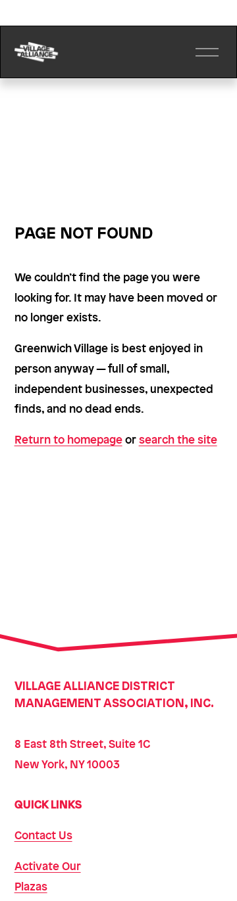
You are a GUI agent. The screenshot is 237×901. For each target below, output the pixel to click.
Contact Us (43, 835)
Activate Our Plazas (47, 876)
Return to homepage (68, 439)
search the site (178, 439)
